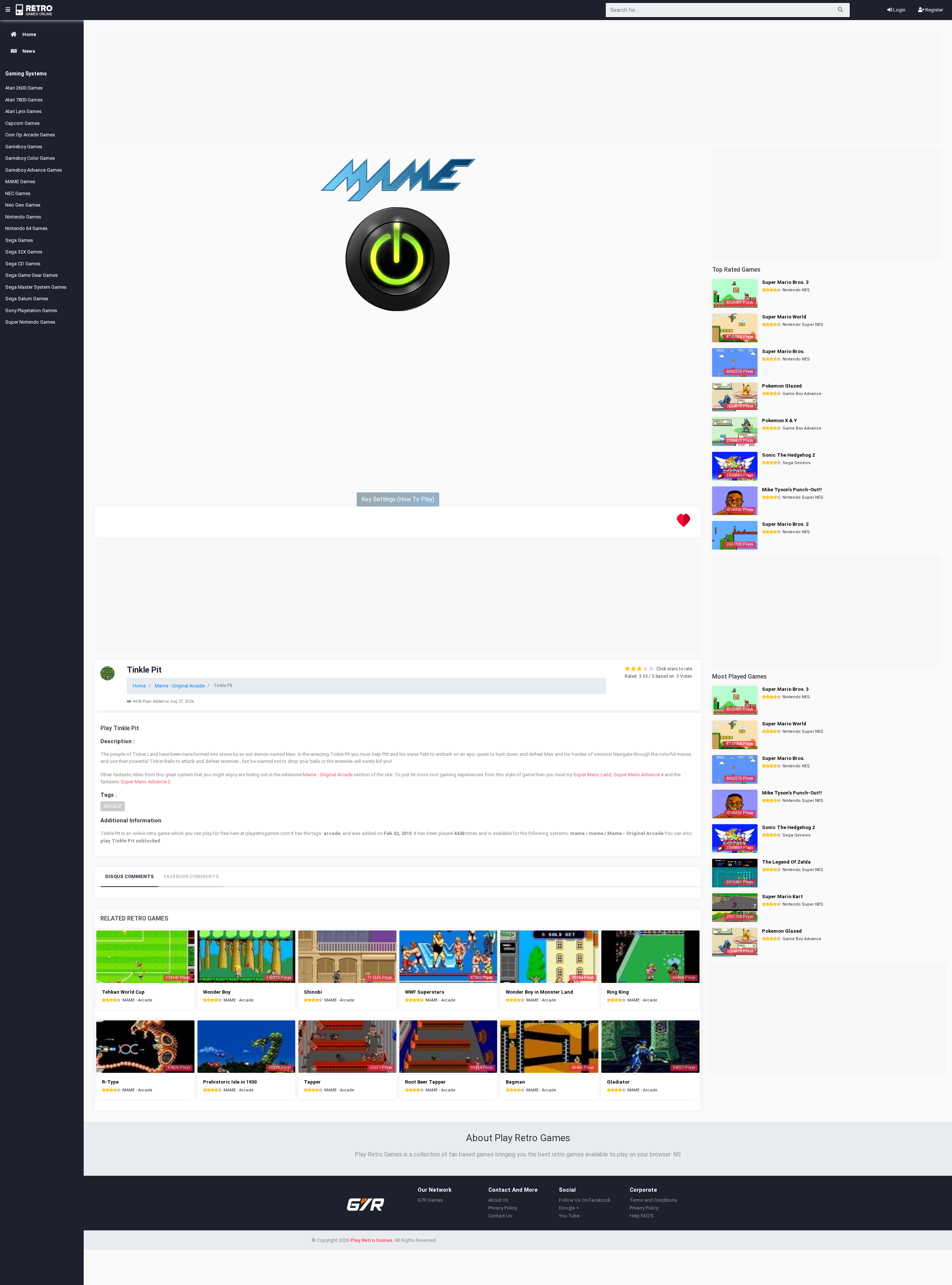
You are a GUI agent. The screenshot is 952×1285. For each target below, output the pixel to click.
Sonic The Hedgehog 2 (788, 455)
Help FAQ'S (642, 1215)
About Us (498, 1200)
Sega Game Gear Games (31, 275)
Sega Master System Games (36, 287)
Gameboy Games (23, 146)
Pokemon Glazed (782, 386)
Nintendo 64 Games (26, 228)
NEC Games (17, 193)
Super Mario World (784, 317)
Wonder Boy (217, 992)
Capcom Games (22, 123)
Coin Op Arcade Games (30, 134)
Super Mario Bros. (783, 351)
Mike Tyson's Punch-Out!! (792, 489)
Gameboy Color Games (30, 158)
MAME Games (20, 181)
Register (933, 10)
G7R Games (430, 1200)
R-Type (110, 1082)
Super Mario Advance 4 (638, 774)
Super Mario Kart (782, 896)
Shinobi (313, 992)
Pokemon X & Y (779, 420)
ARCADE (113, 806)
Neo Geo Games (23, 205)
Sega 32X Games (23, 252)
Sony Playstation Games (31, 310)
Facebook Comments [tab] (191, 876)
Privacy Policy (502, 1208)
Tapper (312, 1082)
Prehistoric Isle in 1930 (230, 1082)
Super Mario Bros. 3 (785, 282)
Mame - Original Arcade (328, 774)
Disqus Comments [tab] (129, 876)
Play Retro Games (371, 1240)
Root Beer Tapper (425, 1082)
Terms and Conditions (653, 1200)
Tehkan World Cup (123, 992)
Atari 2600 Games (24, 88)
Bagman (515, 1082)
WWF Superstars (424, 992)
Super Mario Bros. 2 (785, 524)
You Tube (569, 1215)
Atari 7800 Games (24, 100)
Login (899, 10)
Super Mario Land (592, 774)
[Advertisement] (518, 87)
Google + (569, 1208)
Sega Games (19, 240)
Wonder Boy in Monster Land (539, 992)
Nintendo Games (23, 217)
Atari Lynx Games (23, 111)
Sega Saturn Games (26, 298)
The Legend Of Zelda (786, 862)
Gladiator (618, 1082)
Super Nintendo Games (30, 322)
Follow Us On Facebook (585, 1200)
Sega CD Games (23, 263)
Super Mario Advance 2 (145, 781)
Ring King (618, 992)
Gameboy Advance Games (33, 170)
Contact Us (500, 1215)
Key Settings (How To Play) (397, 499)
